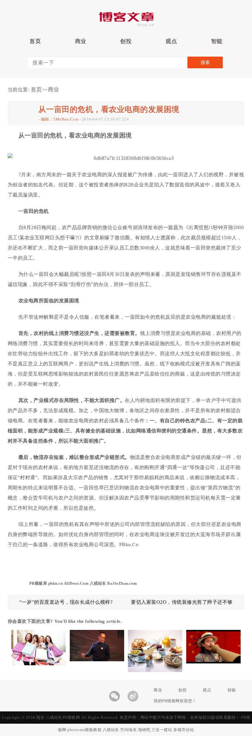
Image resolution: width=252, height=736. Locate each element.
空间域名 (128, 729)
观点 (171, 41)
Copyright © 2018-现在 (24, 717)
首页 (35, 41)
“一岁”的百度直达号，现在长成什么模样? (65, 602)
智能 (216, 41)
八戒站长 (111, 729)
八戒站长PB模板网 (63, 717)
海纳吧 (144, 729)
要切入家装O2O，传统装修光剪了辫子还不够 (182, 602)
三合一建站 (162, 729)
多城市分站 (183, 729)
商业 (80, 41)
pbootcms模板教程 (84, 729)
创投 (126, 41)
